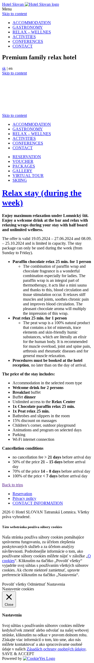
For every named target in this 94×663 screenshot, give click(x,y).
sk (4, 68)
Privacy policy (24, 498)
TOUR (28, 175)
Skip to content (14, 14)
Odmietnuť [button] (36, 584)
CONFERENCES (28, 41)
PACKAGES (24, 166)
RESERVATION (27, 157)
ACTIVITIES (24, 37)
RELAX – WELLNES (32, 32)
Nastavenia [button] (56, 584)
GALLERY (22, 171)
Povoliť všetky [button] (14, 584)
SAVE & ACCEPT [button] (18, 653)
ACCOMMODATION (32, 22)
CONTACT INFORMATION (38, 503)
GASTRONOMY (28, 27)
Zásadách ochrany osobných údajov (56, 649)
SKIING (20, 180)
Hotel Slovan (13, 4)
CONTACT (23, 46)
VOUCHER (23, 161)
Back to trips (12, 485)
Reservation (22, 493)
